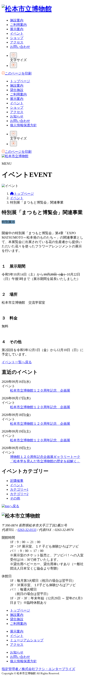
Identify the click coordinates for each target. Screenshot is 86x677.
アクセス (16, 42)
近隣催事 (16, 480)
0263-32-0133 (27, 530)
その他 (15, 498)
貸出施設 (16, 90)
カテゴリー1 (19, 489)
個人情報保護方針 (23, 125)
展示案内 (16, 29)
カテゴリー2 (19, 494)
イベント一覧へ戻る (17, 362)
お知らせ (16, 116)
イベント (16, 33)
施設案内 (16, 20)
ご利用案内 (18, 24)
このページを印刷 (18, 73)
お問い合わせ (20, 46)
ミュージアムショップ (26, 640)
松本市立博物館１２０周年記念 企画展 (40, 390)
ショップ (16, 38)
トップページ (20, 81)
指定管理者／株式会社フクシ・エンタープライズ (38, 669)
